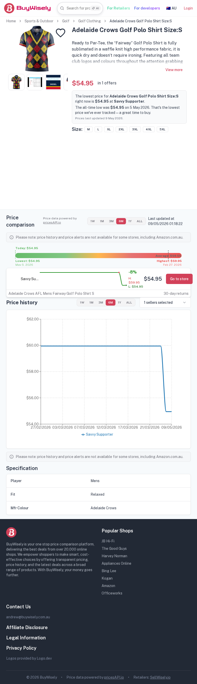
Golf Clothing (89, 21)
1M (102, 221)
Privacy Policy (21, 648)
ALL (140, 221)
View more (174, 70)
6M (121, 221)
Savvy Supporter (29, 279)
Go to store (179, 279)
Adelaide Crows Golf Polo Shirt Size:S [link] (141, 21)
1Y (130, 221)
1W (93, 221)
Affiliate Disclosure (27, 627)
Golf (66, 21)
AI (97, 8)
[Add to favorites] (60, 33)
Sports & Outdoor (39, 21)
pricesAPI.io (52, 222)
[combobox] (80, 8)
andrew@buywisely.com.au (28, 617)
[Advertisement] (98, 173)
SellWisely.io (160, 677)
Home (11, 21)
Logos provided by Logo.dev (29, 658)
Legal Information (26, 637)
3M (111, 221)
